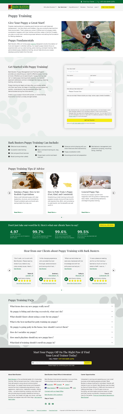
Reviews (83, 7)
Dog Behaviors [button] (73, 7)
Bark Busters (12, 379)
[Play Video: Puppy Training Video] (88, 36)
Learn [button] (96, 7)
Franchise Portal (53, 410)
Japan (67, 384)
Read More (18, 212)
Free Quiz (90, 7)
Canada (59, 384)
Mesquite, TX (80, 275)
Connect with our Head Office (54, 391)
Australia (50, 384)
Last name (93, 75)
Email (68, 82)
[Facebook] (46, 404)
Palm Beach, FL (54, 275)
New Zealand (51, 388)
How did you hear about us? (75, 88)
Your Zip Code (71, 68)
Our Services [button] (62, 7)
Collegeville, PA (104, 275)
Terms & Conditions (42, 410)
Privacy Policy (72, 116)
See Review (17, 268)
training (33, 44)
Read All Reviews (107, 225)
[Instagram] (49, 404)
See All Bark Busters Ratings (23, 283)
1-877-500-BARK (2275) (78, 123)
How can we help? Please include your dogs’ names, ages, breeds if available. (88, 95)
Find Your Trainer (108, 7)
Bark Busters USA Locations (54, 394)
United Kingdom (64, 388)
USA (74, 388)
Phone (92, 82)
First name (70, 75)
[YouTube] (53, 404)
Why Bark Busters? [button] (50, 7)
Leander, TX (29, 275)
